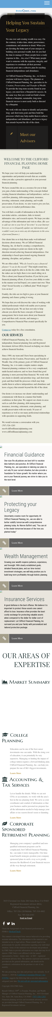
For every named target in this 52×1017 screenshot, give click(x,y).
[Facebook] (4, 922)
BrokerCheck (15, 931)
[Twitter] (8, 922)
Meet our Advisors (27, 137)
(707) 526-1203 (39, 996)
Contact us (6, 329)
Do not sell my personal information (33, 981)
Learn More (17, 490)
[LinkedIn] (13, 922)
